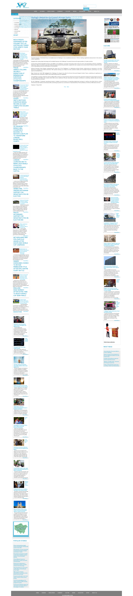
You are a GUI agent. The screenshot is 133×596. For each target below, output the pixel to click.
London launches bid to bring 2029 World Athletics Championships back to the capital (20, 165)
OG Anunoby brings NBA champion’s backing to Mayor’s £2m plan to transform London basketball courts (20, 133)
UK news (42, 11)
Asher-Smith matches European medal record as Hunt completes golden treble (21, 102)
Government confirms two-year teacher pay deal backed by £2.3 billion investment (21, 469)
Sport (89, 11)
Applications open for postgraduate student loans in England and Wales (20, 408)
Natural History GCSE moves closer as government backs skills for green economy (20, 510)
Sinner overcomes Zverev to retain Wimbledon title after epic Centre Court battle (21, 265)
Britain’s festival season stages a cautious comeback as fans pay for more (112, 121)
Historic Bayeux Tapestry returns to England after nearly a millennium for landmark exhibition (112, 244)
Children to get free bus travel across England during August (21, 386)
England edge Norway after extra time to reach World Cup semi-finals (20, 291)
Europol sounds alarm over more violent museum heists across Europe (111, 61)
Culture (68, 11)
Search (86, 9)
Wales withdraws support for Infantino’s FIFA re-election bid (21, 216)
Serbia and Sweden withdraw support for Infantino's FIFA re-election (21, 192)
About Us (96, 11)
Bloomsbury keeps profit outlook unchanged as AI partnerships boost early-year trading (111, 185)
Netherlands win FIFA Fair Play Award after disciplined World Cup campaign (20, 241)
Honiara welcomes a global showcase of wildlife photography (111, 100)
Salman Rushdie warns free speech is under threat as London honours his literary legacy (115, 200)
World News (50, 11)
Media (74, 11)
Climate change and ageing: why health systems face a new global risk (21, 366)
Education (82, 11)
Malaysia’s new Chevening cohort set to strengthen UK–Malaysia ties (20, 325)
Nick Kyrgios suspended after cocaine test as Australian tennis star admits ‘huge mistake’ (20, 44)
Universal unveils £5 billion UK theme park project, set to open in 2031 (111, 267)
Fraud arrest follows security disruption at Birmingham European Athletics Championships (19, 74)
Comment (60, 11)
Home (35, 11)
